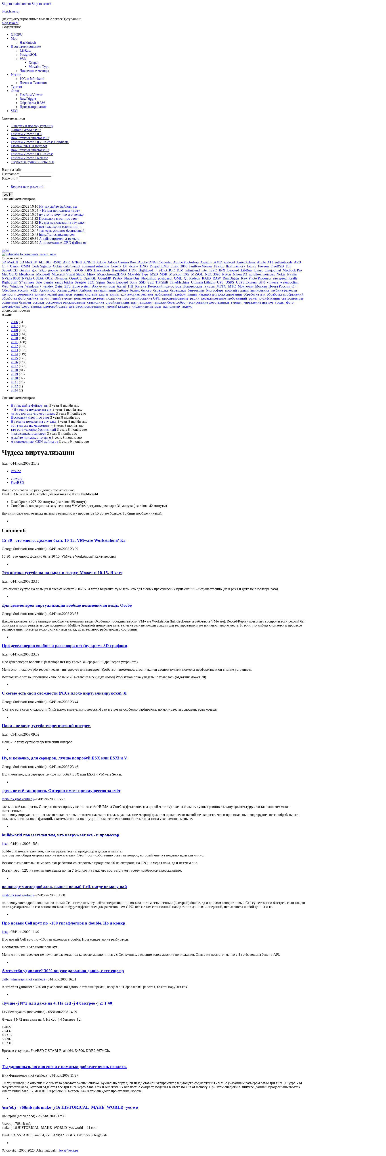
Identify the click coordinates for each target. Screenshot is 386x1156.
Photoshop (148, 278)
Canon (14, 266)
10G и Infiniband (32, 79)
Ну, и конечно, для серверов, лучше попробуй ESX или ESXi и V (64, 758)
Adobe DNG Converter (155, 262)
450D (57, 262)
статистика (95, 302)
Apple (261, 262)
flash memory (235, 266)
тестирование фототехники (208, 302)
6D (41, 262)
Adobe (101, 262)
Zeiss (59, 286)
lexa (5, 844)
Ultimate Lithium (203, 282)
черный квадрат (118, 306)
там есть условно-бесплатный (61, 230)
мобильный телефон (170, 294)
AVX (298, 262)
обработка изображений (285, 294)
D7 (125, 266)
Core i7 (116, 266)
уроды (279, 302)
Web (23, 58)
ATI (270, 262)
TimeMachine (179, 282)
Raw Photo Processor (256, 278)
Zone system (81, 286)
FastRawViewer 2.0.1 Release (32, 154)
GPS (88, 270)
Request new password (27, 186)
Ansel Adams (245, 262)
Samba (48, 282)
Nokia (281, 274)
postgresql (165, 278)
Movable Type (39, 66)
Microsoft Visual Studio (68, 274)
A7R (66, 262)
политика (113, 298)
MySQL (197, 274)
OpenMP (104, 278)
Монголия (245, 286)
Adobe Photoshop (186, 262)
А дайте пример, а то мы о (59, 238)
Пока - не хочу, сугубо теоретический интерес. (46, 725)
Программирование (26, 46)
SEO (14, 111)
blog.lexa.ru (10, 11)
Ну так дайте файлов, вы (58, 206)
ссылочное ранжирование (65, 302)
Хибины (85, 290)
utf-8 (261, 282)
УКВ (34, 290)
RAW (217, 278)
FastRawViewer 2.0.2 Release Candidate (40, 142)
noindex (269, 274)
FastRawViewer (31, 95)
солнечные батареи (16, 302)
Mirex (91, 274)
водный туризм (237, 290)
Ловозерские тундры (199, 286)
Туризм (16, 87)
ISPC (213, 270)
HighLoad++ (147, 270)
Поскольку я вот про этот (58, 218)
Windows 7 (33, 286)
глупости (9, 294)
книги (114, 294)
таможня (144, 302)
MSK (164, 274)
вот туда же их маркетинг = (60, 226)
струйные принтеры (121, 302)
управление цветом (258, 302)
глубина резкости (284, 290)
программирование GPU (141, 298)
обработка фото (13, 298)
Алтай (121, 286)
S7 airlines (26, 282)
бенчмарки (196, 290)
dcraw (133, 266)
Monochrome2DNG (111, 274)
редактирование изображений (224, 298)
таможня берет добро (169, 302)
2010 (14, 338)
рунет (253, 298)
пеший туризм (61, 298)
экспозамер (171, 306)
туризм (236, 302)
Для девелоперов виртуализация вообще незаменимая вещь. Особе (67, 605)
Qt (185, 278)
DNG (144, 266)
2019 (14, 374)
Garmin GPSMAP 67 (26, 130)
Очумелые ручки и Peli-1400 (32, 162)
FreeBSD (277, 266)
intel (204, 270)
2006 (14, 322)
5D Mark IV (28, 262)
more (5, 250)
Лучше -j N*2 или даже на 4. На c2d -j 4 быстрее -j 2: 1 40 (57, 1003)
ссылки (38, 302)
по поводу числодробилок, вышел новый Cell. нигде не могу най (64, 886)
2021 (14, 382)
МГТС (221, 286)
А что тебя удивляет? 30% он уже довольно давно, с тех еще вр (63, 970)
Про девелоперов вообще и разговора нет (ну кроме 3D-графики (64, 645)
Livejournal (272, 270)
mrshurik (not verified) (18, 799)
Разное (16, 75)
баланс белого (140, 290)
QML (178, 278)
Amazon (206, 262)
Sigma (100, 282)
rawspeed (280, 278)
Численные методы (34, 70)
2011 (14, 342)
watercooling (289, 282)
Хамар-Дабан (67, 290)
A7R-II (76, 262)
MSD (154, 274)
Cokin (57, 266)
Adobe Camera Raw (121, 262)
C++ (5, 266)
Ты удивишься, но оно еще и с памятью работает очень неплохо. (64, 1066)
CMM (25, 266)
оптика (32, 298)
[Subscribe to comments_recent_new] (29, 254)
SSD (142, 282)
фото (290, 302)
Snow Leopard (117, 282)
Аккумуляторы (103, 286)
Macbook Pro (292, 270)
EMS (165, 266)
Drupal (33, 62)
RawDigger (28, 99)
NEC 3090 (212, 274)
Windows (16, 286)
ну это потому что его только (61, 214)
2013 (14, 350)
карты (103, 294)
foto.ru (251, 266)
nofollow (255, 274)
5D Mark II (10, 262)
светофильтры (292, 298)
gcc (34, 270)
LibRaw (25, 50)
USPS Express (246, 282)
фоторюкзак (11, 306)
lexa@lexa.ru (68, 1150)
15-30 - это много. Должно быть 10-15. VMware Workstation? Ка (64, 540)
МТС (232, 286)
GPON (78, 270)
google (53, 270)
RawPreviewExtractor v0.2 (30, 150)
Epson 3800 (178, 266)
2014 (14, 354)
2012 (14, 346)
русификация (269, 298)
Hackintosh (28, 42)
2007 (14, 326)
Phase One (131, 278)
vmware (272, 282)
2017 (14, 366)
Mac (14, 38)
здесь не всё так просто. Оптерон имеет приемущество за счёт (61, 790)
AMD (218, 262)
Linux (258, 270)
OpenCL (75, 278)
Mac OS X (9, 274)
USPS (229, 282)
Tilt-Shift (161, 282)
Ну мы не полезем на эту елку (62, 222)
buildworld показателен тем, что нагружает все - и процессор (60, 835)
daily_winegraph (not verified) (23, 979)
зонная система (85, 294)
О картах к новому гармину (32, 126)
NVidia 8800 (11, 278)
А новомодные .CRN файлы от (62, 242)
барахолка (160, 290)
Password (10, 178)
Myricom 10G (179, 274)
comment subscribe (95, 266)
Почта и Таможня (33, 83)
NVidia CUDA (33, 278)
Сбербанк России (15, 290)
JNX (222, 270)
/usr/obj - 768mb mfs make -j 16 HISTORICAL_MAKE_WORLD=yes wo (70, 1107)
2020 (14, 378)
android (229, 262)
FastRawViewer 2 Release (29, 158)
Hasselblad (119, 270)
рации (194, 298)
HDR (133, 270)
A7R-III (89, 262)
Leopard (233, 270)
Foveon (263, 266)
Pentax (117, 278)
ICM (180, 270)
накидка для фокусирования (220, 294)
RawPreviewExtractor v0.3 (30, 138)
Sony (133, 282)
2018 (14, 370)
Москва (261, 286)
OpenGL (90, 278)
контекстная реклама (137, 294)
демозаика (25, 294)
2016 (14, 362)
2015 (14, 358)
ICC (172, 270)
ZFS (67, 286)
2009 (14, 334)
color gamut (71, 266)
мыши (192, 294)
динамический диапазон (53, 294)
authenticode (283, 262)
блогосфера (214, 290)
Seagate (80, 282)
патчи (44, 298)
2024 (14, 390)
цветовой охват (55, 306)
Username (10, 174)
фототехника (32, 306)
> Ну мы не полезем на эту (59, 210)
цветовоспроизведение (86, 306)
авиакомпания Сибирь (111, 290)
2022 (14, 386)
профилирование (175, 298)
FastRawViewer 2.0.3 (26, 134)
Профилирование (33, 107)
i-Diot (163, 270)
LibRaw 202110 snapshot (29, 146)
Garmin (24, 270)
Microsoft (43, 274)
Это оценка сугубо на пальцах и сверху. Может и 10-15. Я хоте (62, 572)
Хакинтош (47, 290)
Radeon (194, 278)
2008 (14, 330)
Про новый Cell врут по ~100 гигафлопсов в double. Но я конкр (63, 923)
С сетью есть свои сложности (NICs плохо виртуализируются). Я (64, 693)
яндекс (187, 306)
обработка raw (254, 294)
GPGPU (17, 34)
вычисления (259, 290)
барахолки (178, 290)
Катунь (140, 286)
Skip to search (42, 4)
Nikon (226, 274)
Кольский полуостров (164, 286)
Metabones (26, 274)
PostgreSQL (28, 54)
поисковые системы (89, 298)
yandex (48, 286)
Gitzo (42, 270)
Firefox (219, 266)
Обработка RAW (32, 103)
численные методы (146, 306)
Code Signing (41, 266)
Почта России (279, 286)
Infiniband (192, 270)
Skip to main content (16, 4)
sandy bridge (64, 282)
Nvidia (292, 274)
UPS (220, 282)
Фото (15, 91)
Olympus (61, 278)
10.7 (48, 262)
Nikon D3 (240, 274)
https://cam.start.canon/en (57, 234)
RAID (206, 278)
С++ (295, 286)
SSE (150, 282)
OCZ (49, 278)
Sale (39, 282)
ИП (130, 286)
